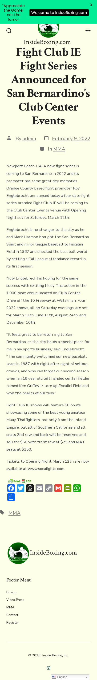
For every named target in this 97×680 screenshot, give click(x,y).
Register (12, 622)
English (61, 677)
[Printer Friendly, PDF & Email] (19, 481)
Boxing (11, 592)
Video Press (15, 600)
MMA (59, 149)
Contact (12, 615)
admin (29, 138)
